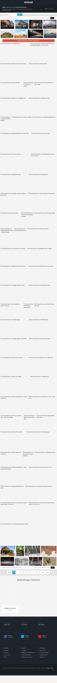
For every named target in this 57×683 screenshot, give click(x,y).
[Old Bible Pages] (42, 328)
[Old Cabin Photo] (15, 52)
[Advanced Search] (52, 2)
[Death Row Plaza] (14, 183)
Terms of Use (7, 654)
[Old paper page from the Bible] (14, 347)
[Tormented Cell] (42, 183)
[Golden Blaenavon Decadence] (11, 459)
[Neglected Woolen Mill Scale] (12, 493)
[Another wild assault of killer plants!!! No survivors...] (42, 512)
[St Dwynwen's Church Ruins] (13, 256)
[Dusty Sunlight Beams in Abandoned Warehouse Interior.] (35, 34)
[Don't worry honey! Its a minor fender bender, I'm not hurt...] (14, 512)
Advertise (6, 650)
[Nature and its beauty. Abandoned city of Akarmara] (20, 551)
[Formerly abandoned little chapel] (14, 533)
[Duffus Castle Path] (42, 237)
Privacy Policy (50, 668)
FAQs (5, 657)
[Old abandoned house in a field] (7, 34)
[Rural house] (11, 219)
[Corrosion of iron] (15, 163)
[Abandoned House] (45, 459)
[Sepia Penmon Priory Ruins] (46, 422)
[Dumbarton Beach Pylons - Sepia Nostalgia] (7, 237)
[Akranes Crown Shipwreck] (42, 366)
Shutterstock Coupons (27, 657)
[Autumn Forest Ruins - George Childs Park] (14, 405)
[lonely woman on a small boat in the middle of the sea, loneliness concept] (50, 34)
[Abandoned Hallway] (28, 89)
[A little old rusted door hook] (45, 310)
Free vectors (43, 650)
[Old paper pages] (14, 328)
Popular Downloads (26, 654)
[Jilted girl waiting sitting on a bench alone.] (14, 202)
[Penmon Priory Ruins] (13, 441)
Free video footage (44, 652)
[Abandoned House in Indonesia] (28, 459)
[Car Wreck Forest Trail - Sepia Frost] (42, 405)
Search (46, 8)
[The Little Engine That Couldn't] (42, 202)
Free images (42, 648)
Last (47, 572)
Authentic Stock (43, 654)
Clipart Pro (42, 657)
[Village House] (43, 385)
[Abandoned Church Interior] (14, 274)
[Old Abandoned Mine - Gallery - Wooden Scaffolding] (14, 475)
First (9, 572)
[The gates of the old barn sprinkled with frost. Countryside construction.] (32, 551)
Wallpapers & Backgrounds (28, 652)
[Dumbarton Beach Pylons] (28, 310)
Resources (6, 652)
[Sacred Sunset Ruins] (42, 347)
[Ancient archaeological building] (27, 219)
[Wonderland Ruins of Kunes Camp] (16, 142)
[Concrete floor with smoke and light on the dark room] (7, 561)
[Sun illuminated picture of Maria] (12, 310)
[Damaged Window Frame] (14, 293)
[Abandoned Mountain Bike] (30, 422)
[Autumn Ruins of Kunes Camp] (45, 89)
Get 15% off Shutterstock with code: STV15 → (28, 40)
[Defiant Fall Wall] (22, 124)
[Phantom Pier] (42, 72)
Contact (24, 648)
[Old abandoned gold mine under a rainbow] (20, 34)
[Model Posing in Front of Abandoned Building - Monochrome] (43, 52)
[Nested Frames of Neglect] (6, 124)
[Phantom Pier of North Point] (14, 72)
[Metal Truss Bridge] (15, 385)
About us (6, 648)
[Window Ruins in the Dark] (42, 274)
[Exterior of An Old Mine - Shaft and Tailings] (12, 422)
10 (43, 572)
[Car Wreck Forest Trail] (42, 475)
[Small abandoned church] (20, 237)
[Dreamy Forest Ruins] (14, 366)
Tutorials (24, 650)
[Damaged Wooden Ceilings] (41, 256)
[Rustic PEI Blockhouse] (41, 441)
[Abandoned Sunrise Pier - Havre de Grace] (43, 163)
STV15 (52, 18)
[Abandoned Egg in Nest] (44, 124)
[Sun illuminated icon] (42, 293)
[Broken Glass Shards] (45, 219)
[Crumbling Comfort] (42, 106)
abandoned (9, 18)
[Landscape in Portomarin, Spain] (40, 493)
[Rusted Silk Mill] (12, 89)
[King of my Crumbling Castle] (14, 106)
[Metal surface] (43, 142)
